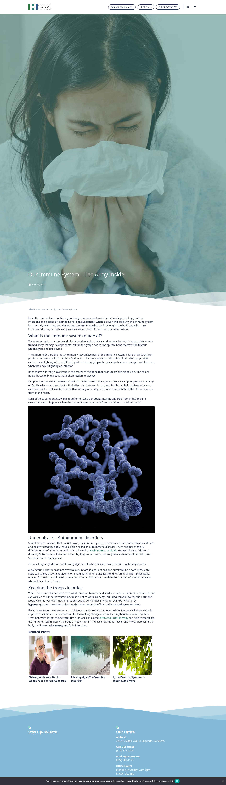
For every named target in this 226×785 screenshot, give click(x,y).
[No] (222, 781)
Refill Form (145, 7)
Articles (37, 309)
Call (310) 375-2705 (168, 7)
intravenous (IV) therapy (113, 618)
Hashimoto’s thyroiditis (103, 550)
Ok (177, 781)
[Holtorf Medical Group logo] (41, 7)
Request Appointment (122, 7)
